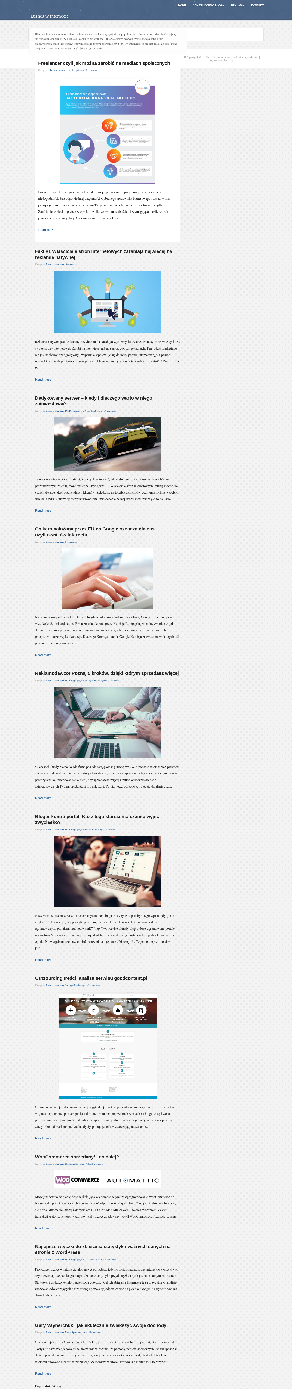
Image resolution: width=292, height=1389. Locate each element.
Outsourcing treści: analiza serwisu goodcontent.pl (91, 978)
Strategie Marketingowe (96, 680)
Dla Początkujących (74, 410)
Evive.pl (229, 60)
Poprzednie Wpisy (48, 1385)
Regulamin (224, 57)
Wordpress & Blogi (93, 829)
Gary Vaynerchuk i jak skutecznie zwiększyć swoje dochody (100, 1325)
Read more (46, 229)
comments (91, 70)
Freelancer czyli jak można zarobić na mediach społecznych (104, 63)
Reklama (237, 5)
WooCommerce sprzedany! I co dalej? (77, 1157)
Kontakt (257, 5)
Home (182, 5)
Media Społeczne (76, 70)
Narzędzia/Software (94, 410)
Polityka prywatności (245, 57)
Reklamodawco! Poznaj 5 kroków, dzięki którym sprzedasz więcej (107, 673)
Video (88, 1163)
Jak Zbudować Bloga (208, 5)
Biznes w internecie (58, 70)
